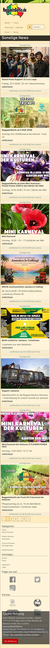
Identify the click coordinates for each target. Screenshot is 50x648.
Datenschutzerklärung (12, 626)
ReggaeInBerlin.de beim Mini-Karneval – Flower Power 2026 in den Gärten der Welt (22, 184)
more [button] (7, 32)
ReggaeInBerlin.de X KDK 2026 (17, 130)
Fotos (16, 23)
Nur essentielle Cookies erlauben (24, 635)
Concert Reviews (8, 543)
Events (4, 558)
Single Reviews (7, 550)
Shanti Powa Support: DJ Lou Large (19, 79)
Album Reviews (7, 532)
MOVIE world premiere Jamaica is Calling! (22, 287)
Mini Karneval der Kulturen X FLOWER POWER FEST (24, 445)
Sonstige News (25, 45)
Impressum (6, 565)
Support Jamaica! (10, 391)
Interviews (9, 27)
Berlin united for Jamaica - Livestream (20, 340)
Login (4, 567)
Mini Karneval (8, 236)
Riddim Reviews (8, 536)
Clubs (4, 560)
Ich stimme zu (10, 641)
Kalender (19, 27)
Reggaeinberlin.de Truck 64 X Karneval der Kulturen (23, 498)
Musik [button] (7, 23)
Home (15, 32)
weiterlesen (7, 86)
